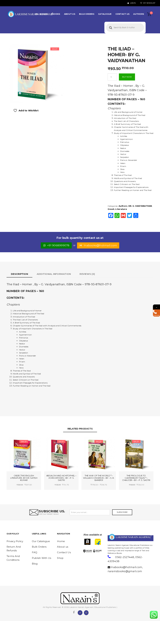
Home (61, 541)
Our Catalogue (41, 541)
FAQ (34, 552)
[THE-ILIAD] (35, 73)
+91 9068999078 (58, 245)
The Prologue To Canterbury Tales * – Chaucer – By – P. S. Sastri (136, 477)
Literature (121, 209)
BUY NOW (127, 77)
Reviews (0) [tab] (87, 274)
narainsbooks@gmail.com (125, 571)
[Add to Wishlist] (17, 442)
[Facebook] (73, 612)
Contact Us (64, 552)
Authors (123, 206)
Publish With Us (41, 557)
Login (133, 3)
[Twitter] (80, 612)
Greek (111, 209)
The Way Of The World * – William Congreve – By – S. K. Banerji (98, 477)
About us (62, 546)
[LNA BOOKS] (31, 14)
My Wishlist (149, 3)
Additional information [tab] (54, 274)
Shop (60, 557)
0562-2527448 (124, 557)
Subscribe (122, 512)
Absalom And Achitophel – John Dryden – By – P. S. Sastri (61, 477)
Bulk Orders (39, 546)
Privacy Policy (15, 541)
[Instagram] (86, 612)
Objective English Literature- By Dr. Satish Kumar (23, 477)
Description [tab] (19, 274)
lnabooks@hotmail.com (100, 245)
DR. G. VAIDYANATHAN (140, 206)
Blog (35, 563)
